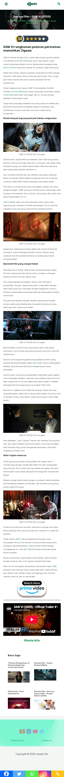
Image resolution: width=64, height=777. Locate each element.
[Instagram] (28, 731)
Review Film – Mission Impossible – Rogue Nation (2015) (44, 693)
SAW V (18, 539)
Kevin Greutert (9, 67)
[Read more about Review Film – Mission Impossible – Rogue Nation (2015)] (45, 704)
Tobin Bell (8, 95)
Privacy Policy (17, 740)
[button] (59, 4)
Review (53, 21)
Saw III (35, 363)
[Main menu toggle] (6, 4)
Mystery (47, 21)
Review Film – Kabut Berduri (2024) (43, 664)
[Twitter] (41, 731)
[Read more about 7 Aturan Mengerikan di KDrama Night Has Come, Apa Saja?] (19, 677)
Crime (29, 21)
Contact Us (47, 740)
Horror (34, 21)
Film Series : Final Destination (16, 692)
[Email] (22, 731)
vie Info (34, 640)
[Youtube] (35, 731)
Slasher (29, 23)
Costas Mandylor (19, 91)
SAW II (6, 202)
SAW (25, 61)
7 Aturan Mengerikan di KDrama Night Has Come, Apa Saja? (18, 665)
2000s (23, 21)
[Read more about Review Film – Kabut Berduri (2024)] (45, 675)
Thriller (35, 23)
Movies (40, 21)
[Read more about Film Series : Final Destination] (19, 703)
